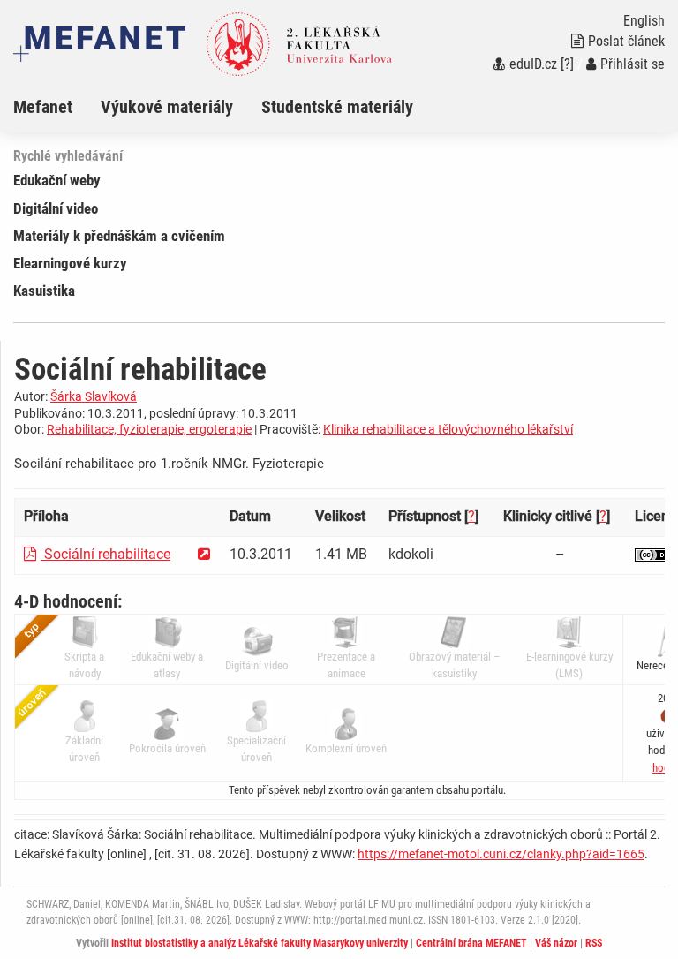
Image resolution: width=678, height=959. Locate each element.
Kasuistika (44, 290)
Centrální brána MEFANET (471, 943)
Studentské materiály (337, 106)
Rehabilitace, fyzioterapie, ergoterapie (149, 429)
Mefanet (42, 106)
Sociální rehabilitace (105, 554)
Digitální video (55, 208)
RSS (593, 943)
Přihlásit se (632, 64)
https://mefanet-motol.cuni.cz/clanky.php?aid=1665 (501, 854)
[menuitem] (57, 106)
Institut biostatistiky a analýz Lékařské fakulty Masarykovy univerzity (259, 943)
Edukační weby (57, 180)
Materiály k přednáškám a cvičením (119, 236)
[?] (567, 64)
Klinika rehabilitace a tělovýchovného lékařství (448, 429)
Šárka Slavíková (93, 396)
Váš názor (556, 943)
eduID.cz (533, 64)
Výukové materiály (167, 106)
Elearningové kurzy (70, 263)
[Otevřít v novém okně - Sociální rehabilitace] (204, 554)
